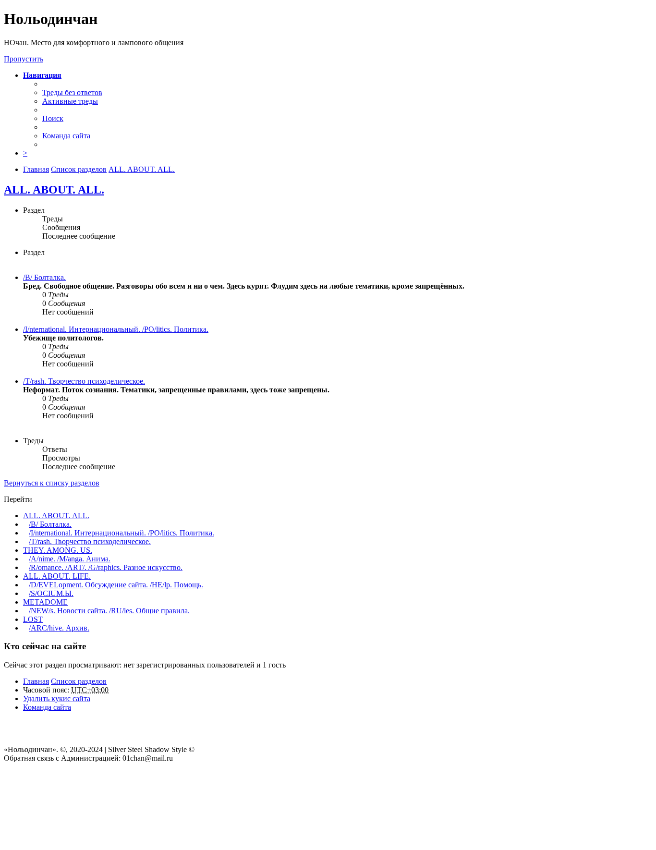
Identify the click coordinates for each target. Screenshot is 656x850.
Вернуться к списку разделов (51, 483)
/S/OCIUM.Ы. (51, 593)
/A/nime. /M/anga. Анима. (69, 559)
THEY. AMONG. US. (57, 550)
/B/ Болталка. (44, 277)
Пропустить (23, 59)
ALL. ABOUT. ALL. (54, 189)
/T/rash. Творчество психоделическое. (84, 381)
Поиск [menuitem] (52, 118)
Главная (36, 681)
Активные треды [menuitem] (70, 101)
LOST (33, 619)
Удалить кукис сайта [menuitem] (56, 698)
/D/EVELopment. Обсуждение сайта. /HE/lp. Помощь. (116, 585)
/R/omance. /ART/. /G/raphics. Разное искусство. (105, 567)
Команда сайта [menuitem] (66, 136)
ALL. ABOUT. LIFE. (57, 576)
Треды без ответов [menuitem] (72, 92)
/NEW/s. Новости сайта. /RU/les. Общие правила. (109, 611)
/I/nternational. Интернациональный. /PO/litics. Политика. (115, 329)
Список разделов (79, 681)
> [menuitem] (25, 153)
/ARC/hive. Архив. (59, 628)
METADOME (45, 602)
